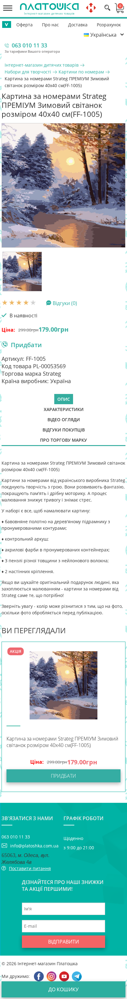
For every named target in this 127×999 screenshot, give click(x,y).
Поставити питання (30, 868)
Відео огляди (63, 419)
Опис (63, 399)
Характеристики (64, 409)
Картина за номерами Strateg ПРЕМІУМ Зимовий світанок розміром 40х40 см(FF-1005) (62, 742)
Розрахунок (109, 25)
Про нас (50, 25)
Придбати (26, 345)
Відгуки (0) (65, 303)
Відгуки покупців (64, 430)
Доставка (78, 25)
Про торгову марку (63, 440)
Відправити (63, 941)
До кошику (63, 989)
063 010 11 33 (29, 45)
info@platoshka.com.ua (34, 846)
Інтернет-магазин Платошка (48, 963)
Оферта (24, 25)
